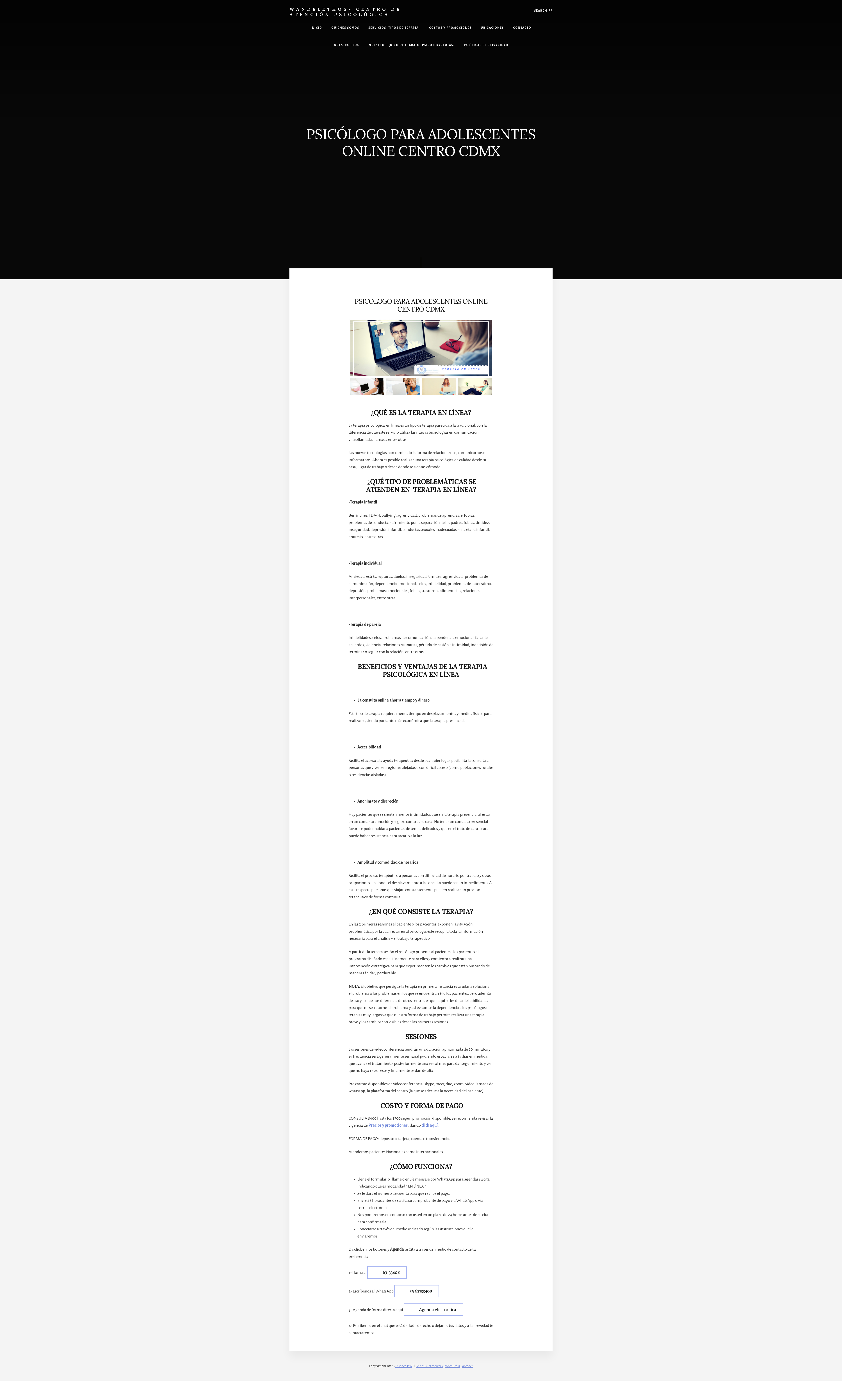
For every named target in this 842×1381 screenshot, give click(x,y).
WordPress (452, 1366)
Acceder (467, 1366)
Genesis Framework (429, 1366)
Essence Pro (403, 1366)
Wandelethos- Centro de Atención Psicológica (345, 11)
